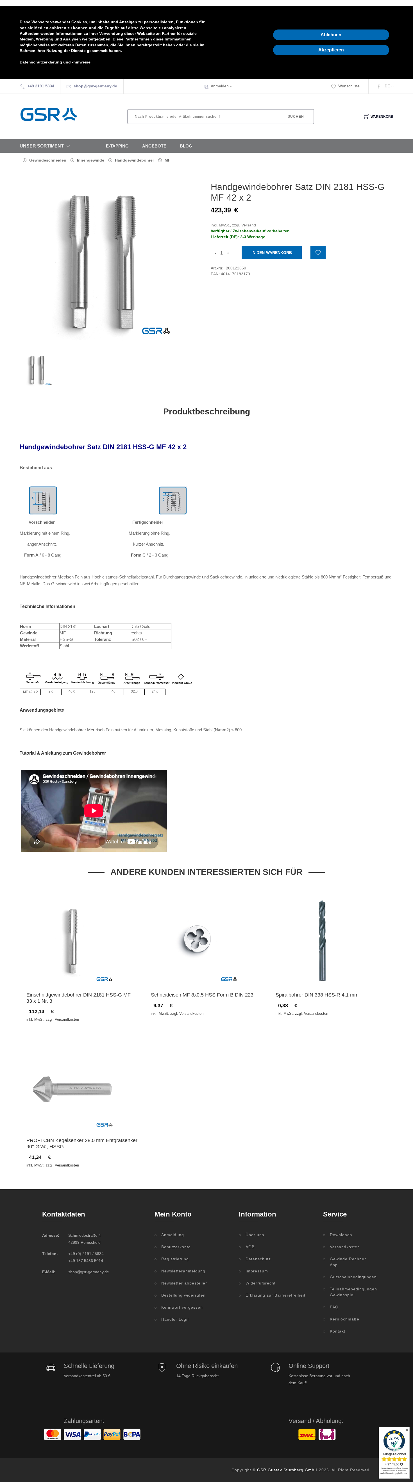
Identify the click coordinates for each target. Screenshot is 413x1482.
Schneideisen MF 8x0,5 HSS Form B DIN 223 (202, 995)
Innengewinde (90, 160)
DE (387, 86)
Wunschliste (349, 86)
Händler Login (175, 1319)
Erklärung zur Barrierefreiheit (275, 1295)
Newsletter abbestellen (184, 1283)
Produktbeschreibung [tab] (206, 411)
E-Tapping (117, 146)
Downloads (341, 1235)
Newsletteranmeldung (183, 1271)
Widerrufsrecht (261, 1283)
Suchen (296, 117)
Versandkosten (345, 1247)
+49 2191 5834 (40, 86)
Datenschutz (258, 1259)
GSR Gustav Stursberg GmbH (287, 1470)
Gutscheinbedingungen (350, 1277)
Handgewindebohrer (134, 160)
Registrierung (175, 1259)
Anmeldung (172, 1235)
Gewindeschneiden (47, 160)
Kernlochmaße (344, 1319)
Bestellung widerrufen (183, 1295)
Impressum (257, 1271)
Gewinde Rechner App (348, 1262)
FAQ (334, 1307)
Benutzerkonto (176, 1247)
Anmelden (220, 86)
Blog (186, 146)
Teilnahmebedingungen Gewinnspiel (350, 1292)
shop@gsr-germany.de (95, 86)
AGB (250, 1247)
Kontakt (337, 1331)
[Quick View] (94, 974)
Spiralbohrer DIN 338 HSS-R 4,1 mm (317, 995)
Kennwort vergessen (182, 1307)
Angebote (154, 146)
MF (168, 160)
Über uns (255, 1235)
